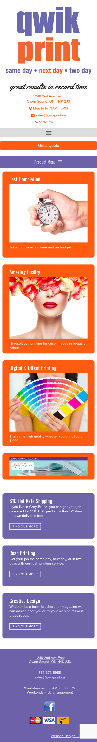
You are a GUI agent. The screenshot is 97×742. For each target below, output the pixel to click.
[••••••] (48, 466)
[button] (44, 162)
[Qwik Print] (48, 42)
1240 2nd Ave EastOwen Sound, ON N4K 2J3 (50, 660)
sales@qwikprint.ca (50, 115)
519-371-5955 (49, 122)
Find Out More (25, 526)
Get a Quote (48, 145)
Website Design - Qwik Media (74, 736)
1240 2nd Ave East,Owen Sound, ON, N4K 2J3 (48, 98)
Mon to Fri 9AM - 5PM (50, 108)
